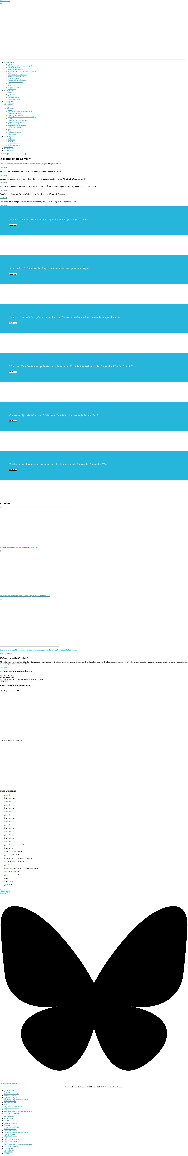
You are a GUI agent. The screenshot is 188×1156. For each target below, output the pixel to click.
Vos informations (5, 675)
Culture (10, 64)
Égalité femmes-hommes (15, 69)
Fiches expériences (13, 97)
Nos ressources (8, 105)
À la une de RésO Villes (11, 1094)
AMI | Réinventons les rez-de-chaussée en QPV (18, 547)
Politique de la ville (14, 78)
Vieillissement (12, 89)
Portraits (10, 96)
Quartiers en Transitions (15, 82)
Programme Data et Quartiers (17, 80)
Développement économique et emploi (20, 66)
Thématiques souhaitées (7, 677)
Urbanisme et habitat (14, 87)
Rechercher (3, 154)
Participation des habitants (16, 76)
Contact (6, 1120)
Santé (9, 83)
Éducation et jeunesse (14, 68)
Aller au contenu (5, 1)
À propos (7, 1092)
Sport (9, 85)
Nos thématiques (9, 62)
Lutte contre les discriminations (17, 75)
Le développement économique (26, 679)
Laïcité (10, 73)
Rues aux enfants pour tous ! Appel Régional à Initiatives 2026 (25, 596)
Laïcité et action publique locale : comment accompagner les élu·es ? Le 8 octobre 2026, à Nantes (38, 650)
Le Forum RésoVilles (10, 1090)
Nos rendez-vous (9, 103)
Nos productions (9, 90)
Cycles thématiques (14, 99)
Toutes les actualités (8, 679)
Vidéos (10, 92)
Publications (11, 94)
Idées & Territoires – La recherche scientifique (22, 71)
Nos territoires (8, 101)
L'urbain (41, 679)
